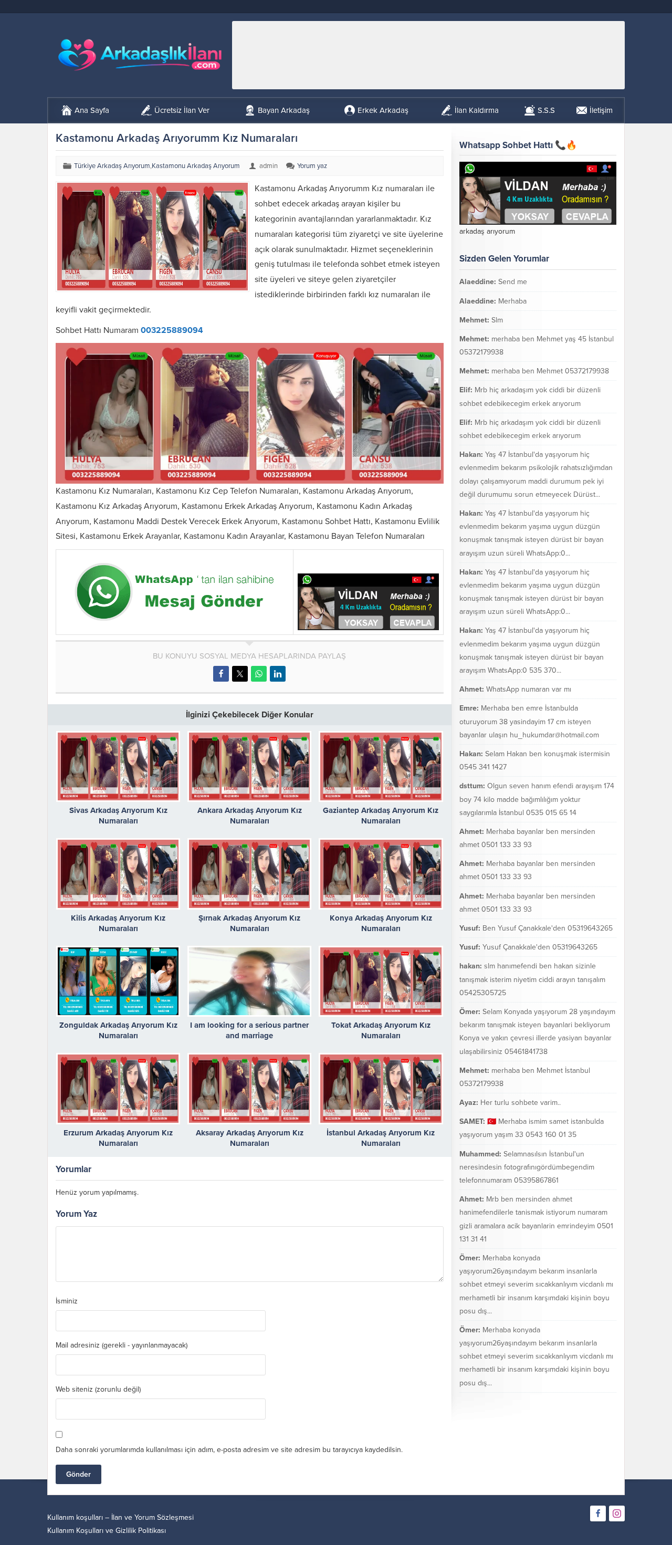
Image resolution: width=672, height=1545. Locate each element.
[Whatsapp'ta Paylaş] (259, 674)
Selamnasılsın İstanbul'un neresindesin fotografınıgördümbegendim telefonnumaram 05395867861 (526, 1167)
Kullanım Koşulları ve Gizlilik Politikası (106, 1530)
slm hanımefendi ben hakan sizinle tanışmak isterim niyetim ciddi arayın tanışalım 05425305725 (532, 979)
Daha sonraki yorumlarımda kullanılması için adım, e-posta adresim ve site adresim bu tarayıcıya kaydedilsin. (229, 1449)
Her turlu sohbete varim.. (520, 1102)
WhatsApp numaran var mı (528, 689)
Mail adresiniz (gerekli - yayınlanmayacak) (121, 1345)
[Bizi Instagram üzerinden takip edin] (617, 1513)
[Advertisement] (428, 55)
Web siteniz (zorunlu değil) (98, 1389)
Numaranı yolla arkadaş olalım (555, 1401)
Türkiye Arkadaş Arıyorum (112, 166)
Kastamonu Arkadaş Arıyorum (196, 166)
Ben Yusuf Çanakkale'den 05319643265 (547, 928)
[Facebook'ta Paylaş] (221, 674)
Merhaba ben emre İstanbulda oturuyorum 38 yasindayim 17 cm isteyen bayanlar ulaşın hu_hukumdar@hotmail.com (529, 721)
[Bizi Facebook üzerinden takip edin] (598, 1513)
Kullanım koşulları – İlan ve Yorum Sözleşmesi (120, 1517)
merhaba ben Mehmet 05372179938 (550, 371)
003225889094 (172, 330)
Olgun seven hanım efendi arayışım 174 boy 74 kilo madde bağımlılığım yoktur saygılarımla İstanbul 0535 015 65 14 (536, 799)
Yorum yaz (312, 166)
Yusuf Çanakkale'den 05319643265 (539, 947)
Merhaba (512, 301)
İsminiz (67, 1301)
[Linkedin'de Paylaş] (278, 674)
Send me (512, 281)
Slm (497, 320)
